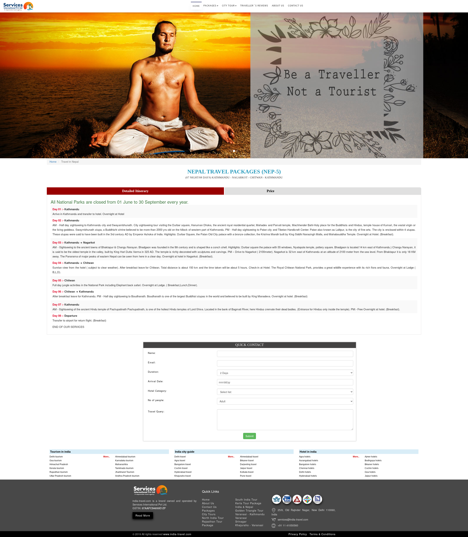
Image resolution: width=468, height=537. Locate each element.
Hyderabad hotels (308, 476)
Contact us (295, 5)
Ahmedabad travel (249, 456)
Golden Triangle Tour (249, 510)
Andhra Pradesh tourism (127, 476)
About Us (278, 5)
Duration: (153, 371)
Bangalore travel (182, 464)
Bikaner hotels (372, 464)
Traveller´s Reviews (254, 5)
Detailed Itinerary (135, 191)
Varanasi (241, 518)
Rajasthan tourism (59, 472)
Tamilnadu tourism (124, 468)
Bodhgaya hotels (373, 460)
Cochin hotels (371, 468)
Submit (250, 436)
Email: (152, 362)
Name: (152, 353)
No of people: (156, 400)
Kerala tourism (57, 468)
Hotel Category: (157, 390)
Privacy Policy (297, 534)
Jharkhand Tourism (124, 472)
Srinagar (241, 521)
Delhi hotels (305, 472)
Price (270, 191)
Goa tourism (56, 460)
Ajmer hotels (371, 456)
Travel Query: (156, 411)
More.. (106, 456)
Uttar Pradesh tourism (60, 476)
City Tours (209, 514)
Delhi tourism (56, 456)
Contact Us (209, 507)
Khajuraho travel (182, 476)
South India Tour (246, 499)
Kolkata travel (247, 472)
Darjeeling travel (248, 464)
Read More (142, 515)
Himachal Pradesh (59, 464)
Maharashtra (121, 464)
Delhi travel (180, 456)
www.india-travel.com (177, 534)
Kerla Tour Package (248, 503)
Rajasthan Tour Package (212, 523)
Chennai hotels (306, 468)
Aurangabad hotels (308, 460)
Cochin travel (181, 468)
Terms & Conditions (322, 534)
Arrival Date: (155, 381)
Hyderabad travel (183, 472)
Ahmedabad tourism (125, 456)
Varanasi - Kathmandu (250, 514)
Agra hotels (304, 456)
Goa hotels (370, 472)
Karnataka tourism (124, 460)
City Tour (228, 5)
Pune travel (245, 476)
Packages (209, 5)
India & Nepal (244, 507)
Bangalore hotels (307, 464)
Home (196, 6)
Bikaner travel (247, 460)
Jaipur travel (246, 468)
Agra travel (179, 460)
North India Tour (213, 518)
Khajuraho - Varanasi (249, 525)
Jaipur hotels (371, 476)
